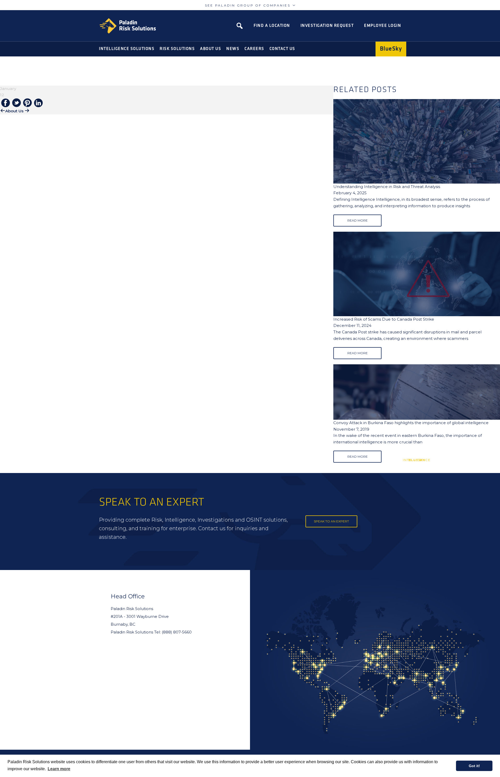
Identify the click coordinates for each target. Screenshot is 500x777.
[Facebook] (5, 103)
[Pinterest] (27, 103)
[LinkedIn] (38, 103)
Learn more (59, 769)
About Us (14, 110)
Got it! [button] (474, 766)
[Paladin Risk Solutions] (127, 26)
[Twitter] (16, 103)
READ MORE (357, 220)
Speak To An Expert (331, 521)
